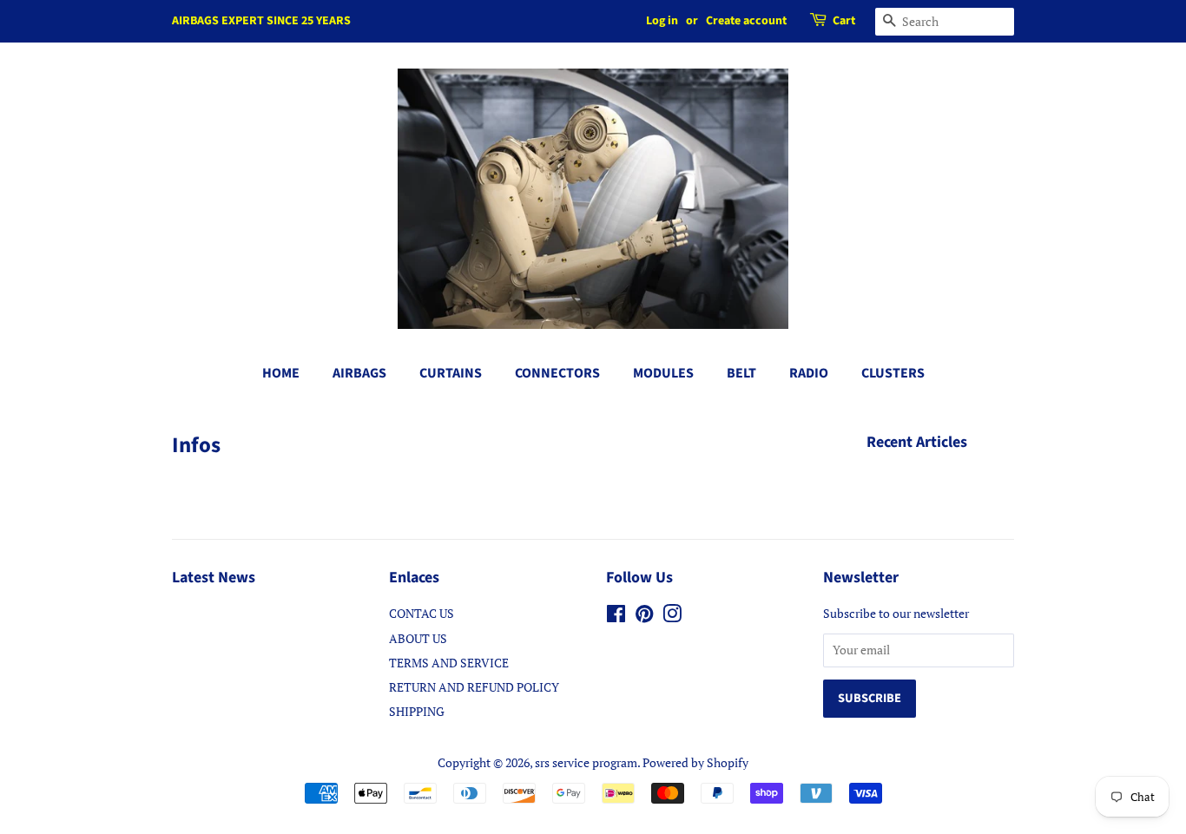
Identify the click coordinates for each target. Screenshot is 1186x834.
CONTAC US (421, 613)
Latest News (213, 577)
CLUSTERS (893, 373)
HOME (281, 373)
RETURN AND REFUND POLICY (474, 687)
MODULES (663, 373)
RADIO (808, 373)
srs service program (586, 762)
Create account (746, 21)
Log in (662, 21)
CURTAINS (450, 373)
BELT (741, 373)
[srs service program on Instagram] (672, 616)
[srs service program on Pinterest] (644, 616)
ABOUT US (418, 638)
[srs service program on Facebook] (616, 616)
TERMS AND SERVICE (449, 662)
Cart (844, 21)
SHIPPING (417, 711)
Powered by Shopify (695, 762)
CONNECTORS (557, 373)
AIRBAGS (359, 373)
